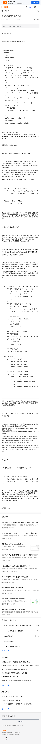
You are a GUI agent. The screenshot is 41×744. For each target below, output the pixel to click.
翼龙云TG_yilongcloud (7, 571)
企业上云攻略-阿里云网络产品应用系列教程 (14, 669)
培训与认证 (20, 725)
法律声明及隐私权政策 (7, 732)
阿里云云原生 (5, 528)
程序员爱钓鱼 (5, 582)
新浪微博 (10, 716)
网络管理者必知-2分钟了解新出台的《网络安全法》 (17, 680)
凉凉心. (3, 539)
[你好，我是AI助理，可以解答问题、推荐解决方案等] (30, 7)
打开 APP (35, 2)
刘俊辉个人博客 (6, 604)
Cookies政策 (17, 732)
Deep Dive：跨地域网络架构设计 (11, 700)
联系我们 (20, 721)
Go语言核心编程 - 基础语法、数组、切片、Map (16, 662)
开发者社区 (8, 725)
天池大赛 (14, 725)
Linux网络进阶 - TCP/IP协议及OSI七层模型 (14, 673)
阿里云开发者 (5, 549)
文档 (3, 725)
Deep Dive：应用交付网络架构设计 (12, 696)
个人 (38, 11)
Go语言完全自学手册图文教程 (10, 677)
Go (9, 508)
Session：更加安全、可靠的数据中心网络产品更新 (17, 704)
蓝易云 (3, 560)
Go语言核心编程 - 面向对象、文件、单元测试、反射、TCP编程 (20, 666)
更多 (3, 685)
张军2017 (4, 593)
